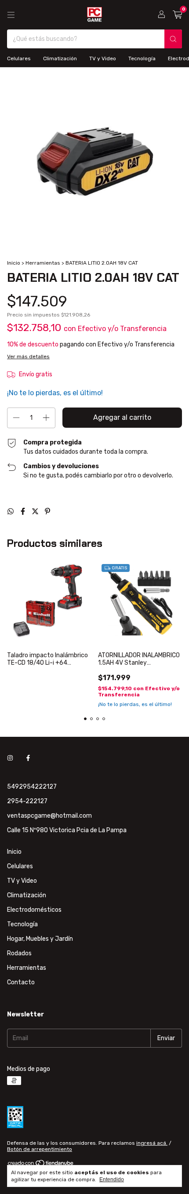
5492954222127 (32, 786)
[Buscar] (173, 38)
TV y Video (102, 58)
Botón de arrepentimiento (39, 1149)
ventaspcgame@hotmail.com (49, 815)
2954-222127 (27, 801)
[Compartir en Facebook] (23, 511)
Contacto (21, 982)
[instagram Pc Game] (10, 758)
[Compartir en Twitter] (36, 511)
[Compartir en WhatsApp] (11, 511)
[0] (177, 15)
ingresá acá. (151, 1143)
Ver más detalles (28, 356)
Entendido (111, 1179)
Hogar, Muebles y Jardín (40, 939)
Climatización (60, 58)
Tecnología (142, 58)
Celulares (19, 58)
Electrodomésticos (34, 910)
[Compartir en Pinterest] (47, 511)
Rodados (19, 953)
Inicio (13, 263)
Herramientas (42, 263)
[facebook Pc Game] (28, 758)
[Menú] (11, 15)
